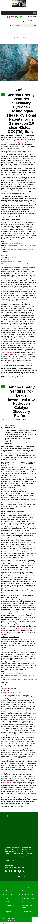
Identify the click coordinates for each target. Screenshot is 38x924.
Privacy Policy (17, 877)
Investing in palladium (9, 912)
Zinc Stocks (9, 902)
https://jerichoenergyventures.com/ (17, 242)
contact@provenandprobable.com (14, 867)
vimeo (24, 871)
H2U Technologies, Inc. (16, 454)
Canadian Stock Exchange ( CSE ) (11, 919)
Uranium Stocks (26, 902)
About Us (8, 887)
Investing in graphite (28, 914)
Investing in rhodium (28, 911)
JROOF (7, 425)
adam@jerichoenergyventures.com (11, 261)
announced (18, 151)
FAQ (7, 898)
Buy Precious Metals (28, 898)
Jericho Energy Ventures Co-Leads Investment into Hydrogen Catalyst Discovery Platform (21, 401)
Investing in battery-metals (27, 906)
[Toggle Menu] (34, 13)
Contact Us (9, 894)
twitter (15, 871)
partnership (6, 492)
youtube (19, 871)
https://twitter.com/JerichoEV (14, 243)
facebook (6, 871)
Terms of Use (28, 877)
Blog (7, 890)
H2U (32, 233)
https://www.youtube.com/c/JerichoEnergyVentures (22, 249)
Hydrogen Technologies (15, 143)
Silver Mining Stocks (27, 894)
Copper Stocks (10, 905)
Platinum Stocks (26, 890)
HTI (24, 641)
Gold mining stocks (27, 887)
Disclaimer (10, 25)
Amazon (10, 871)
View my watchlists (21, 428)
